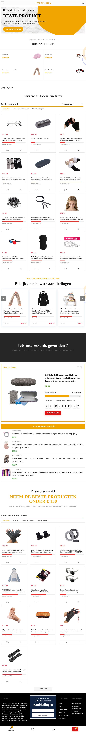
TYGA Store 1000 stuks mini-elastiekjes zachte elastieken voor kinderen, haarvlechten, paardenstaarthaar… (13, 219)
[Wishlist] (32, 729)
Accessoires (16, 441)
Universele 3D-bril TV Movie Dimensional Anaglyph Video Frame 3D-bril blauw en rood (13, 258)
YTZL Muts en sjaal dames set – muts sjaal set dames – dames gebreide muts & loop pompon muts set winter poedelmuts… (42, 313)
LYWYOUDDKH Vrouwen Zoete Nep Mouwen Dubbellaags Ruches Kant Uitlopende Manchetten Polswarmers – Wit (71, 180)
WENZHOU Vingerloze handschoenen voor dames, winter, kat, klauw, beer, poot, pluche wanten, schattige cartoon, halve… (71, 141)
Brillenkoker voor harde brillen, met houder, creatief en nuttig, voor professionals (42, 631)
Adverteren (62, 718)
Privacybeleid (76, 703)
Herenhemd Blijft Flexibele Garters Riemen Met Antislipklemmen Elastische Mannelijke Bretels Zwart (42, 219)
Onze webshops (64, 715)
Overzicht (62, 712)
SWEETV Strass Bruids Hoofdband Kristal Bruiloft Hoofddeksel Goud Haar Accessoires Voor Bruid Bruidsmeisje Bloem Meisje (71, 220)
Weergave (5, 57)
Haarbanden (16, 430)
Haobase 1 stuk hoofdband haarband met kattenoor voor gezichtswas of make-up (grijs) (44, 434)
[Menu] (2, 3)
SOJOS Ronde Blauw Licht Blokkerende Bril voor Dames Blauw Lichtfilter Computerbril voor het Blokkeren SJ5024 (13, 141)
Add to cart (53, 416)
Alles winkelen (63, 709)
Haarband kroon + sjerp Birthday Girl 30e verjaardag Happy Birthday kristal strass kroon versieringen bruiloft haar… (71, 258)
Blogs (60, 706)
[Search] (82, 3)
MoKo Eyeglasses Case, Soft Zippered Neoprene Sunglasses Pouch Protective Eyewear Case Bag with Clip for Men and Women (43, 259)
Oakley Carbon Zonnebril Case (40, 138)
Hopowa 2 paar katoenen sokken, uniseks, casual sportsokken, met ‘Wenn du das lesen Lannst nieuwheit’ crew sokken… (13, 180)
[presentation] (3, 298)
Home (61, 703)
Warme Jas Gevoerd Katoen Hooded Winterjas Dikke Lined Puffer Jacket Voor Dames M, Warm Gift (14, 312)
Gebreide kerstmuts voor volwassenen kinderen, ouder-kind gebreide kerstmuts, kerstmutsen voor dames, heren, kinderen (70, 313)
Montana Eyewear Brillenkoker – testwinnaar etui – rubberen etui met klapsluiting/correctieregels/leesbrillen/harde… (42, 180)
